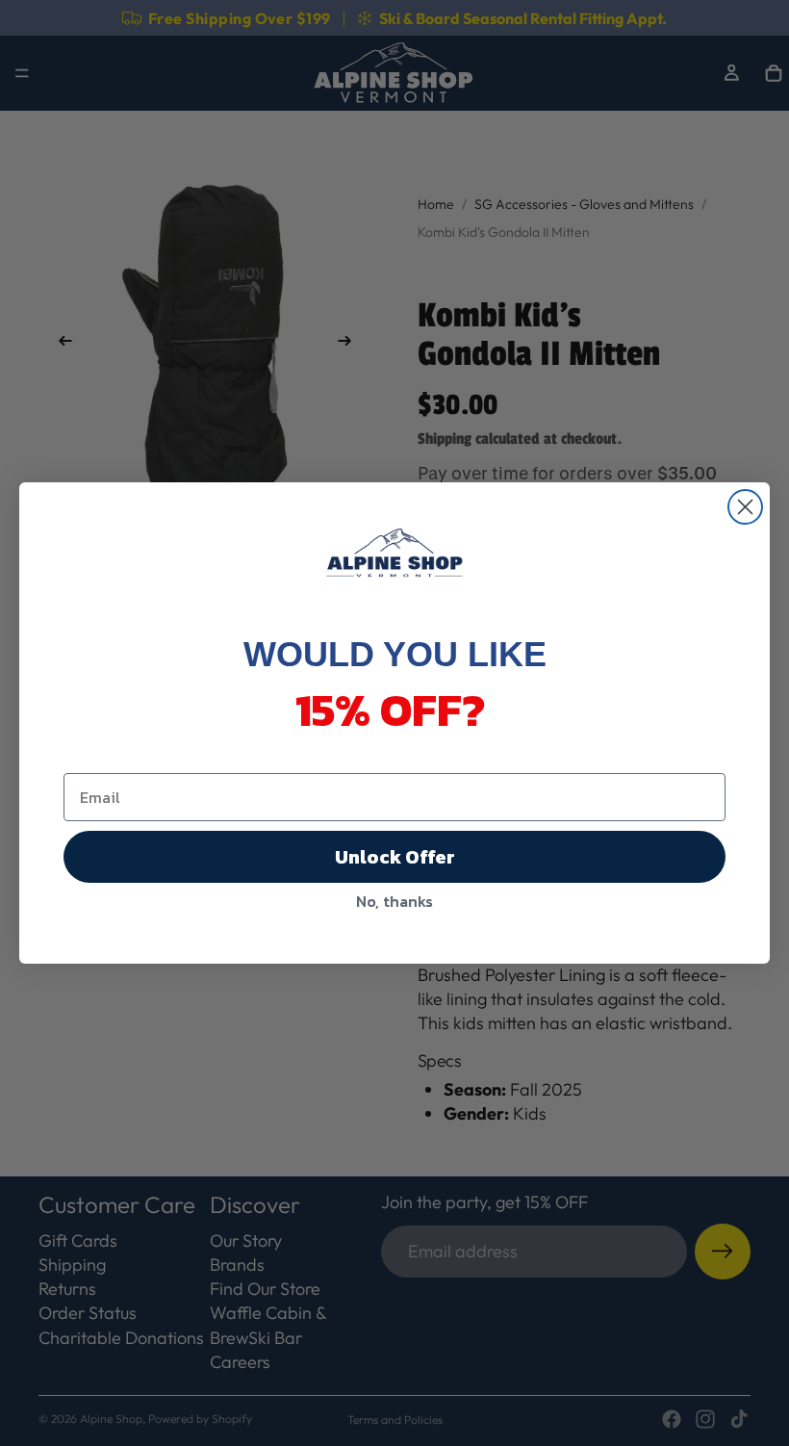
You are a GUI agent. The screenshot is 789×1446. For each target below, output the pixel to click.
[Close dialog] (745, 507)
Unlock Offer (395, 856)
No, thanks (394, 901)
